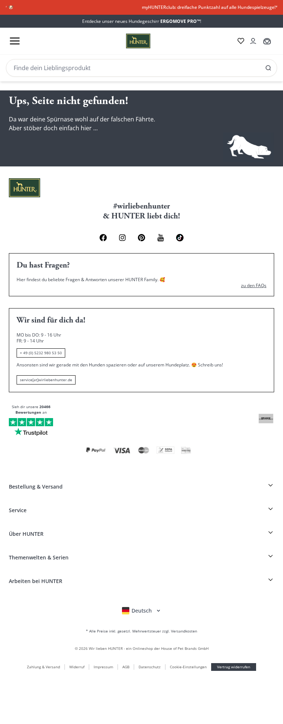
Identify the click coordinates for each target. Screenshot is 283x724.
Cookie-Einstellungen (188, 666)
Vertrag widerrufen (233, 666)
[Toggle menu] (15, 41)
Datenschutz (150, 666)
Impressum (103, 666)
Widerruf (76, 666)
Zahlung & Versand (43, 666)
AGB (125, 666)
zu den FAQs (253, 286)
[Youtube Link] (160, 237)
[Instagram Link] (122, 237)
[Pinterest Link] (141, 237)
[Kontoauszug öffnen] (253, 41)
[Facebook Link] (103, 237)
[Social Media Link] (180, 237)
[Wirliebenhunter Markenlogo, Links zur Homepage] (129, 41)
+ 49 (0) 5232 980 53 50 (41, 352)
